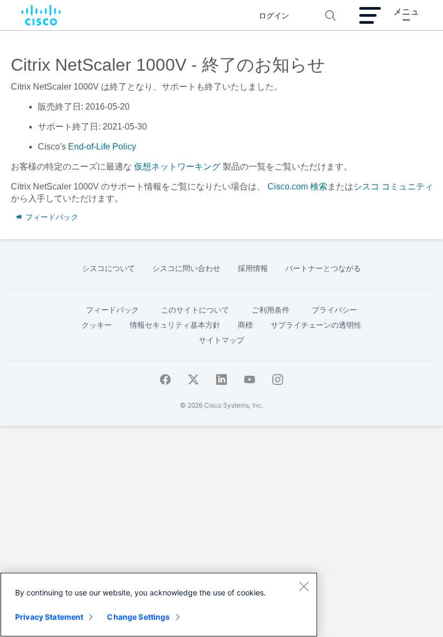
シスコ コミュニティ (393, 186)
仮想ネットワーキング (177, 166)
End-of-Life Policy (102, 146)
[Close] (303, 586)
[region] (159, 604)
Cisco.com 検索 (297, 186)
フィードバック (50, 217)
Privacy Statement (49, 616)
